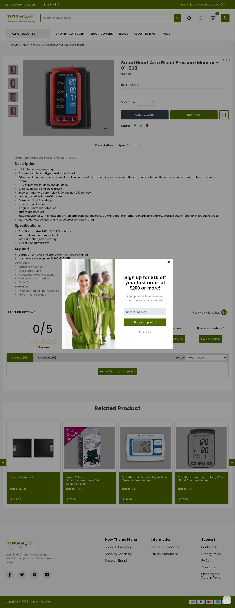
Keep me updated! (145, 322)
